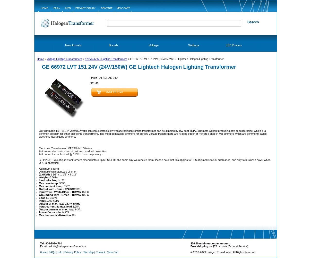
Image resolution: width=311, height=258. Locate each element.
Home (40, 59)
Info (60, 252)
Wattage (193, 45)
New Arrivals (73, 45)
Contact (100, 252)
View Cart (113, 252)
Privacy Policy (72, 252)
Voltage (154, 45)
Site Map (88, 252)
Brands (113, 45)
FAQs (52, 252)
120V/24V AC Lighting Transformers (106, 59)
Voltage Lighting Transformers (64, 59)
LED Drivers (234, 45)
